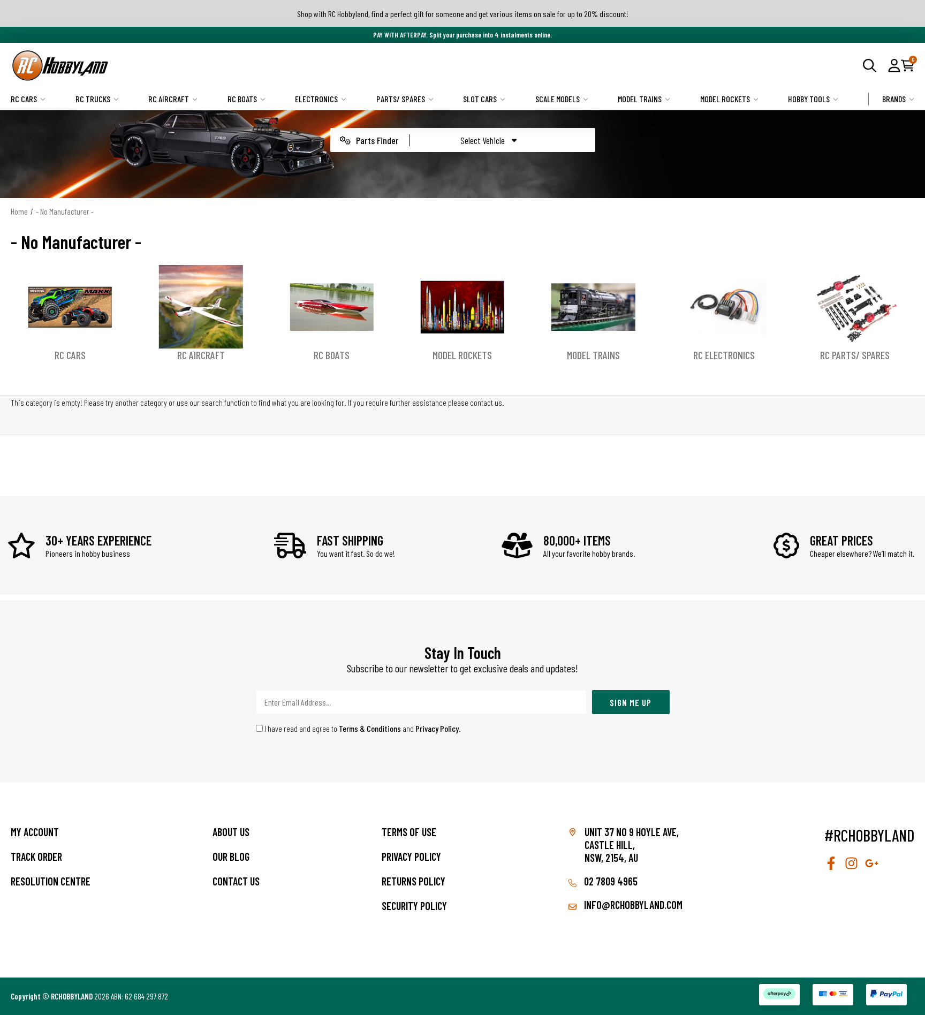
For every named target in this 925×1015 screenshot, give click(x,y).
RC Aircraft (168, 99)
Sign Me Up (630, 702)
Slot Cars (480, 99)
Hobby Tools (809, 99)
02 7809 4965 (610, 881)
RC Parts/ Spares (855, 355)
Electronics (316, 99)
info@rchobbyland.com (632, 904)
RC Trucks (92, 99)
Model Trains (640, 99)
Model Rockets (725, 99)
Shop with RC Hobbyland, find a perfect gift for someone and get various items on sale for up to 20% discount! (462, 14)
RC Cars (24, 99)
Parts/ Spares (400, 99)
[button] (894, 65)
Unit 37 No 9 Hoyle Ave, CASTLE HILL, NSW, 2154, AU (632, 844)
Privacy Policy (437, 728)
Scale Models (557, 99)
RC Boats (242, 99)
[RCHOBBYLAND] (236, 66)
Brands (894, 99)
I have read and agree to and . (362, 728)
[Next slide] (903, 313)
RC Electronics (724, 355)
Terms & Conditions (370, 728)
